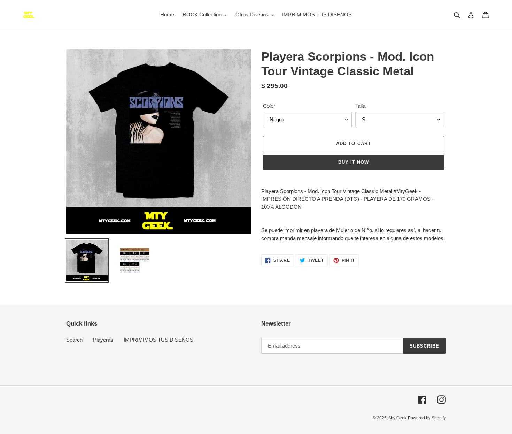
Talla (360, 106)
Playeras (103, 340)
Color (269, 106)
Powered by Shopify (427, 418)
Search (74, 340)
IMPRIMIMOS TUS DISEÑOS (158, 340)
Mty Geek (397, 418)
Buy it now (353, 162)
